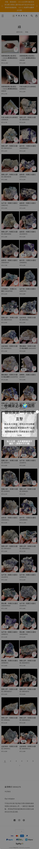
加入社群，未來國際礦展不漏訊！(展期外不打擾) (19, 442)
